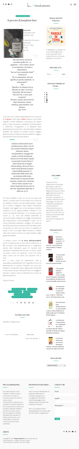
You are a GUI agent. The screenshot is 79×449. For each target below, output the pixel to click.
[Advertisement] (56, 138)
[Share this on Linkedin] (33, 302)
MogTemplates (19, 438)
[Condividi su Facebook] (17, 302)
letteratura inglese (22, 294)
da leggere (32, 289)
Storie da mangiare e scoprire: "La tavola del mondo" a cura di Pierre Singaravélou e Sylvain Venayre (55, 243)
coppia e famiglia (23, 16)
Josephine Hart (29, 291)
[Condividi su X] (21, 302)
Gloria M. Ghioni (15, 291)
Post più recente (12, 334)
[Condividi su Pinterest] (29, 302)
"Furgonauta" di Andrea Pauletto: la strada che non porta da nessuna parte (56, 259)
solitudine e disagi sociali (22, 297)
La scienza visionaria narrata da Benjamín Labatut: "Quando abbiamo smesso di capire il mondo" (55, 343)
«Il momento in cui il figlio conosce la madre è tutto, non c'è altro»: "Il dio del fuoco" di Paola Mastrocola (55, 292)
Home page (30, 334)
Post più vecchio (32, 338)
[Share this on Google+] (25, 302)
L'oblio (22, 119)
